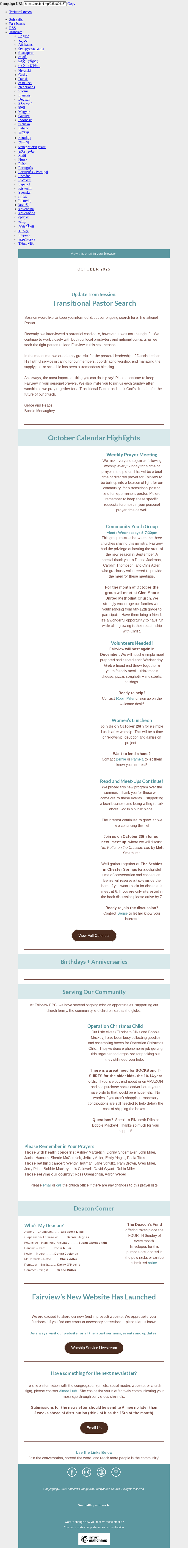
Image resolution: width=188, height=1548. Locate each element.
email (47, 1185)
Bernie (121, 759)
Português (25, 168)
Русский (24, 180)
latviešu (23, 205)
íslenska (24, 124)
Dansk (23, 79)
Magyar (24, 112)
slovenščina (26, 213)
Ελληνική (25, 103)
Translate (15, 32)
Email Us (94, 1428)
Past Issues (17, 24)
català (22, 57)
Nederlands (26, 87)
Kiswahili (25, 188)
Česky (23, 75)
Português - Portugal (33, 172)
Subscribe (16, 19)
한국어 (23, 142)
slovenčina (26, 209)
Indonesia (25, 120)
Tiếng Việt (25, 243)
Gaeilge (24, 116)
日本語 (23, 132)
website (70, 1333)
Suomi (23, 91)
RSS (12, 28)
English (23, 36)
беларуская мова (31, 49)
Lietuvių (24, 201)
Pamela (137, 759)
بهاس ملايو (26, 151)
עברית (22, 196)
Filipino (24, 235)
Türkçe (23, 231)
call (58, 1185)
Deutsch (24, 99)
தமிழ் (22, 221)
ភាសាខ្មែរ (24, 138)
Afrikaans (25, 44)
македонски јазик (32, 147)
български (26, 53)
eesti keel (25, 83)
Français (24, 95)
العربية (23, 40)
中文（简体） (29, 61)
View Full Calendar (94, 935)
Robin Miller (125, 698)
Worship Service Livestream (94, 1348)
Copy (71, 3)
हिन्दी (21, 108)
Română (24, 176)
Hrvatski (24, 70)
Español (24, 184)
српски (23, 217)
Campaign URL (11, 3)
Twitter (20, 12)
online (152, 1263)
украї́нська (26, 239)
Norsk (22, 159)
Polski (22, 164)
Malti (22, 155)
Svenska (24, 192)
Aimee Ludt (68, 1391)
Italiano (23, 128)
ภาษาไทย (26, 226)
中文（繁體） (29, 66)
